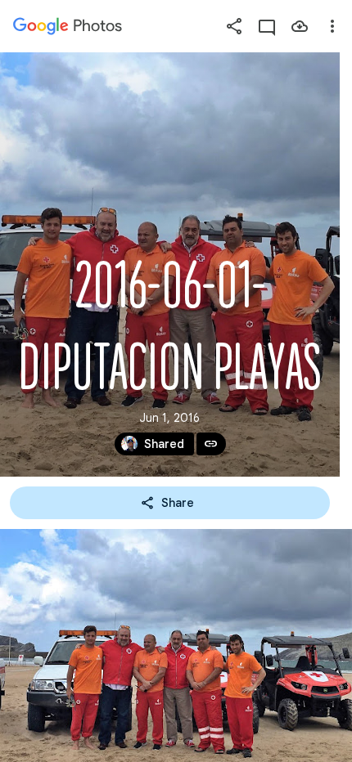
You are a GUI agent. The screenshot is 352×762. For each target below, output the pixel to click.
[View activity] (266, 26)
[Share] (234, 26)
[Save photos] (299, 26)
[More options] (332, 26)
